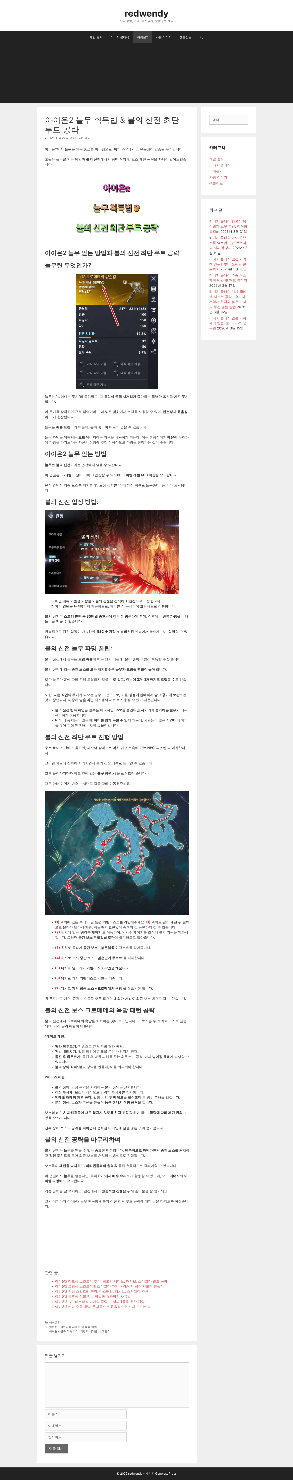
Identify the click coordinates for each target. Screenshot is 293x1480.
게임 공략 (96, 37)
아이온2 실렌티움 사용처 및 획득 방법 (73, 1326)
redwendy (146, 13)
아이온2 (142, 37)
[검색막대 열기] (201, 37)
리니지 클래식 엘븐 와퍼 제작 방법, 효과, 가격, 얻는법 (228, 323)
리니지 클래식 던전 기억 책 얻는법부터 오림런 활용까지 (227, 264)
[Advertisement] (146, 73)
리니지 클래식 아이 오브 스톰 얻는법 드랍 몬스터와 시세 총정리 (227, 243)
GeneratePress (166, 1473)
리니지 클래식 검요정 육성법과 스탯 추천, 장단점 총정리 (228, 226)
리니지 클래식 (119, 37)
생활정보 (186, 37)
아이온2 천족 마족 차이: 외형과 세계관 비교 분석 (79, 1331)
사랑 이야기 (164, 37)
